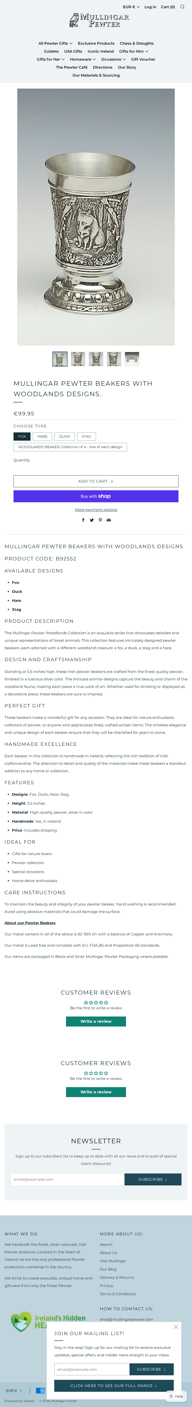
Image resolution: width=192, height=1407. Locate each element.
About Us (108, 1252)
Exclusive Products (96, 43)
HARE (43, 436)
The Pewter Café (72, 67)
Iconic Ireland (101, 51)
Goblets (51, 51)
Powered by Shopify (19, 1401)
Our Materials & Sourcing (96, 75)
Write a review (96, 1021)
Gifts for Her (48, 59)
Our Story (127, 67)
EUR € (11, 1391)
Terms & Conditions (118, 1293)
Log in (150, 6)
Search (106, 1244)
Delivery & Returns (117, 1277)
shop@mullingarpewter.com (126, 1319)
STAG (86, 436)
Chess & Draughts (137, 43)
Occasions (111, 59)
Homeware (80, 59)
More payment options (96, 509)
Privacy (106, 1285)
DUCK (64, 436)
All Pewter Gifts (53, 43)
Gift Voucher (143, 59)
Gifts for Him (131, 51)
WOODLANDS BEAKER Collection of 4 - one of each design (70, 447)
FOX (22, 436)
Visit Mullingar (113, 1261)
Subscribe (150, 1179)
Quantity (22, 460)
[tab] (60, 359)
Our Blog (108, 1269)
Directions (102, 67)
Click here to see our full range (111, 1385)
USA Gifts (73, 51)
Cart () (168, 6)
